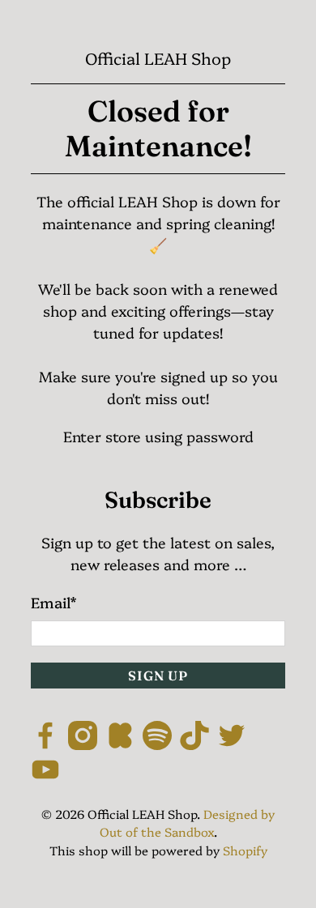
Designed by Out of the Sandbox (187, 823)
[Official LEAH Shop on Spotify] (157, 744)
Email (53, 602)
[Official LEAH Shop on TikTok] (194, 744)
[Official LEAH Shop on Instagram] (82, 744)
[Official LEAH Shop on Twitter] (231, 744)
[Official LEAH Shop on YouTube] (45, 778)
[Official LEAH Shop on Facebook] (45, 744)
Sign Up (158, 675)
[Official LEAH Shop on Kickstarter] (120, 744)
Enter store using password (158, 436)
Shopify (245, 850)
